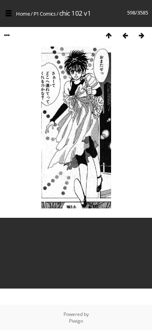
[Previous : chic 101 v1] (125, 35)
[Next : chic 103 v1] (141, 35)
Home (23, 13)
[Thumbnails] (109, 35)
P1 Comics (45, 13)
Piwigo (76, 320)
